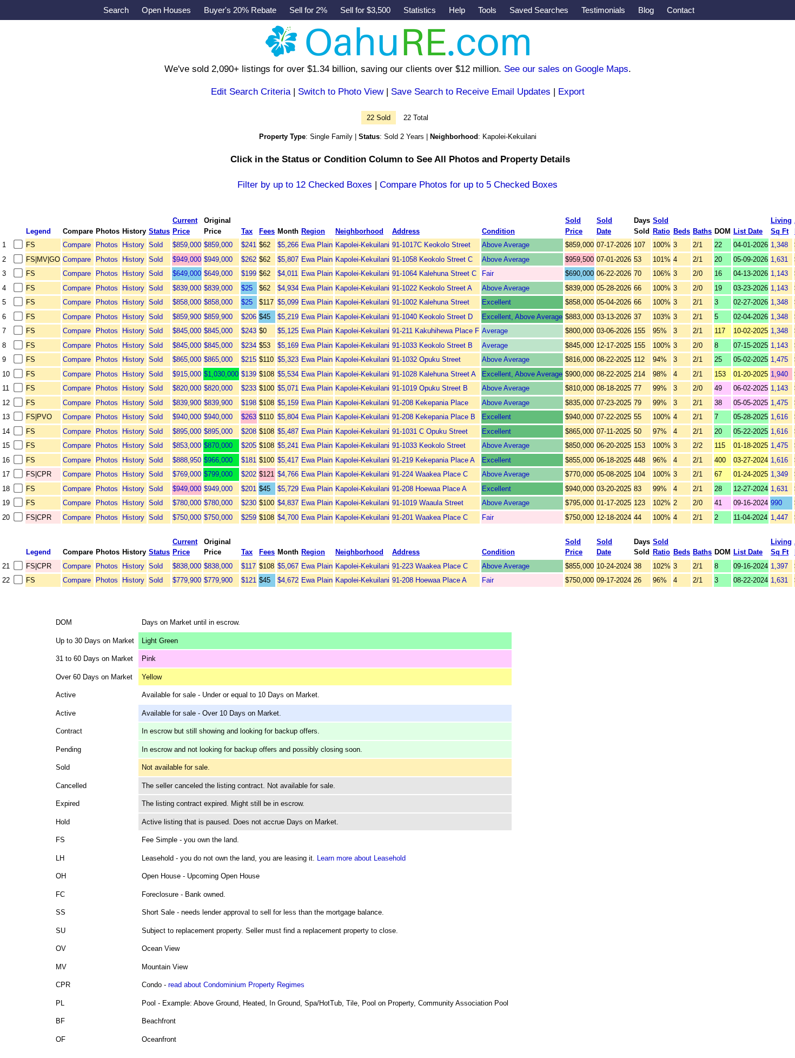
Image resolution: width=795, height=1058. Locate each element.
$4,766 (288, 474)
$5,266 (288, 245)
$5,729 (288, 489)
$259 (248, 517)
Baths (702, 231)
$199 (248, 273)
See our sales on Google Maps (566, 69)
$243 (248, 331)
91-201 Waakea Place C (430, 517)
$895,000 (187, 431)
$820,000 (187, 388)
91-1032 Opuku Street (426, 359)
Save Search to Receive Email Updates (471, 92)
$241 (248, 245)
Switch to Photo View (340, 92)
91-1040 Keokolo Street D (432, 317)
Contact (680, 10)
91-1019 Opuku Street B (430, 388)
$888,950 (187, 460)
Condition (498, 231)
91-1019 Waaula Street (427, 503)
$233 (248, 388)
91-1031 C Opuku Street (430, 431)
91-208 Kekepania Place (430, 403)
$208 (248, 431)
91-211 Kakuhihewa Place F (435, 331)
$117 (248, 566)
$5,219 (288, 317)
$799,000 (218, 474)
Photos (107, 245)
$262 (248, 259)
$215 (248, 359)
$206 (248, 317)
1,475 (779, 359)
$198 (248, 403)
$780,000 (187, 503)
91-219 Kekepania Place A (433, 460)
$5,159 (288, 403)
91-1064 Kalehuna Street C (434, 273)
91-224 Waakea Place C (430, 474)
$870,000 (218, 445)
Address (406, 231)
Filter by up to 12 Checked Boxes (304, 185)
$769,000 (187, 474)
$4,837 (288, 503)
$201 (248, 489)
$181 (248, 460)
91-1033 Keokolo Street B (432, 345)
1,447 (779, 517)
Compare (77, 245)
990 (776, 503)
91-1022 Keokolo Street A (432, 288)
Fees (267, 231)
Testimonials (603, 10)
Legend (38, 231)
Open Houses (166, 10)
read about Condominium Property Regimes (236, 985)
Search (116, 10)
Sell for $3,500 (365, 10)
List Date (748, 231)
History (133, 245)
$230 (248, 503)
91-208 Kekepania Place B (433, 417)
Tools (487, 10)
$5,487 (288, 431)
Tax (247, 231)
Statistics (419, 10)
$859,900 (187, 317)
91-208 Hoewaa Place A (429, 489)
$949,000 (187, 259)
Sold (156, 245)
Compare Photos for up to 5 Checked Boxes (469, 185)
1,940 (779, 374)
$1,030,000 (221, 374)
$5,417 (288, 460)
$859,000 (187, 245)
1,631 (779, 259)
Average (495, 331)
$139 (248, 374)
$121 (248, 580)
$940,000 (187, 417)
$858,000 (187, 302)
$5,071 (288, 388)
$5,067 (288, 566)
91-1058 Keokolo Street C (432, 259)
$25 (247, 288)
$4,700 (288, 517)
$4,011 (287, 273)
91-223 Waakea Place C (430, 566)
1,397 (779, 566)
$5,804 (288, 417)
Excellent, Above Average (522, 317)
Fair (488, 273)
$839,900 (187, 403)
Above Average (505, 245)
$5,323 (288, 359)
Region (313, 231)
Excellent (496, 302)
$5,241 (288, 445)
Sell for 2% (308, 10)
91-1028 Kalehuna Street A (434, 374)
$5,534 (288, 374)
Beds (681, 231)
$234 (248, 345)
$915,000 (187, 374)
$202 (248, 474)
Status (159, 231)
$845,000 (187, 331)
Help (457, 10)
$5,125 (288, 331)
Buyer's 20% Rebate (240, 10)
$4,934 (288, 288)
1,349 (779, 474)
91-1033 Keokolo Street (429, 445)
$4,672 (288, 580)
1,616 (779, 417)
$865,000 (187, 359)
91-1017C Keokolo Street (431, 245)
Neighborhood (359, 231)
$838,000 (187, 566)
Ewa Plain (317, 245)
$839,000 (187, 288)
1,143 (779, 273)
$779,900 (187, 580)
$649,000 (187, 273)
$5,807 (288, 259)
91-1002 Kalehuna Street (430, 302)
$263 (248, 417)
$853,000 (187, 445)
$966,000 (218, 460)
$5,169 (288, 345)
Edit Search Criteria (250, 92)
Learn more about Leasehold (361, 858)
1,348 (779, 245)
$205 (248, 445)
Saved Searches (538, 10)
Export (571, 92)
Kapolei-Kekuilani (362, 245)
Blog (646, 10)
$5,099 (288, 302)
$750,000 (187, 517)
